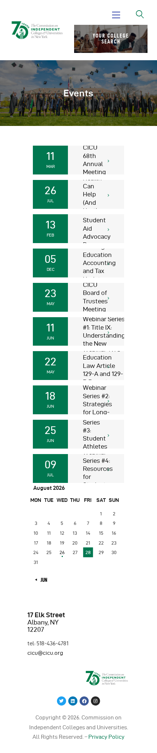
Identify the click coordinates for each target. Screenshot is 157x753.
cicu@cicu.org (45, 653)
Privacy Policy (106, 737)
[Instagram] (95, 701)
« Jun (42, 580)
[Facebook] (84, 701)
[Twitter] (61, 701)
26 (62, 552)
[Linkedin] (72, 701)
